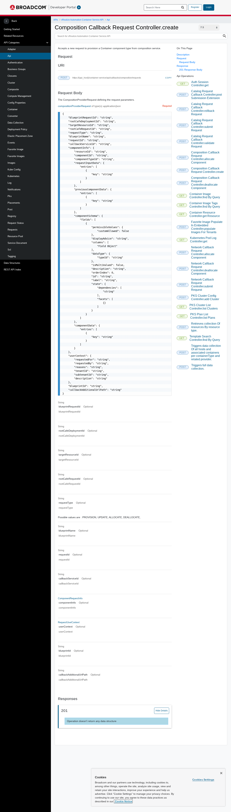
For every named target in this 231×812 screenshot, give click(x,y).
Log (9, 182)
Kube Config (14, 169)
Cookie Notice (123, 801)
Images (11, 162)
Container (13, 109)
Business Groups (17, 69)
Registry (12, 216)
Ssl (9, 249)
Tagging (12, 256)
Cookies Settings (203, 779)
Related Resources (14, 36)
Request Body (187, 62)
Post (10, 209)
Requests (13, 229)
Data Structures (12, 263)
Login (209, 7)
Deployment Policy (17, 129)
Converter (13, 116)
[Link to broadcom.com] (28, 7)
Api (9, 56)
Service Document (17, 243)
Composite (13, 89)
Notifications (14, 189)
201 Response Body (190, 69)
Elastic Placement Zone (20, 136)
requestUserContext (69, 622)
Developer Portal (63, 7)
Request (181, 58)
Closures (12, 76)
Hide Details (162, 710)
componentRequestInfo (70, 598)
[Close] (221, 773)
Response (182, 65)
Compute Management (19, 96)
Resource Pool (15, 236)
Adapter (12, 49)
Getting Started (12, 29)
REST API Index (12, 269)
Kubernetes (13, 176)
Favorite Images (16, 156)
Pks (10, 196)
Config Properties (17, 102)
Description (183, 54)
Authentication (15, 62)
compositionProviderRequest (74, 106)
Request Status (16, 223)
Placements (14, 202)
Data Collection (15, 122)
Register (195, 7)
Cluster (11, 82)
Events (11, 142)
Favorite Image (15, 149)
